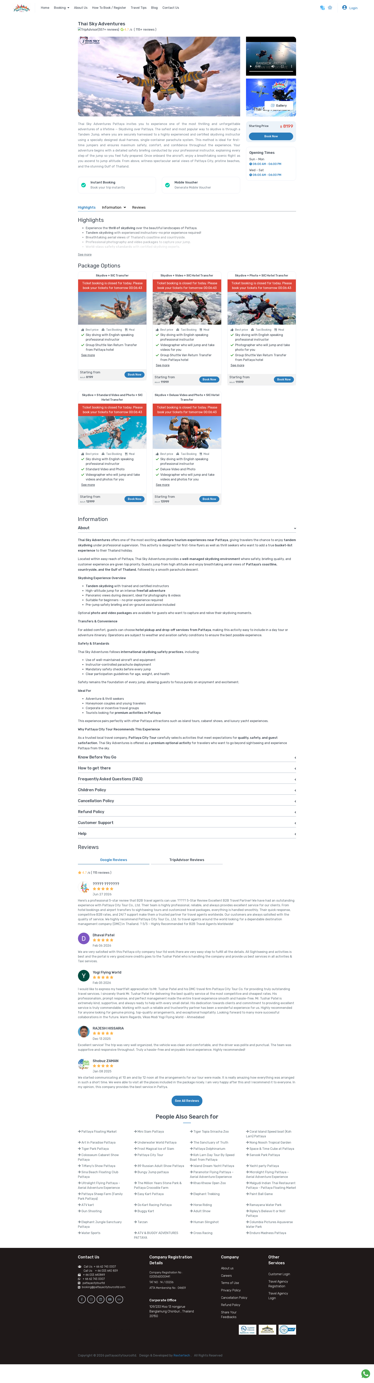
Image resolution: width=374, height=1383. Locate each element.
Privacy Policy (231, 1290)
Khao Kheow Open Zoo (209, 1183)
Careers (226, 1276)
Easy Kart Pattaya (150, 1194)
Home (45, 8)
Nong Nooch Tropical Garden (270, 1142)
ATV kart (87, 1205)
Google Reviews (113, 860)
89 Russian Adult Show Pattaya (160, 1166)
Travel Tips (138, 8)
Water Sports (90, 1233)
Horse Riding (202, 1205)
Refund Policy (230, 1305)
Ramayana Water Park (265, 1205)
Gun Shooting (91, 1211)
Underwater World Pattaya (156, 1142)
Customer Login (279, 1274)
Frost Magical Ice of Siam (155, 1149)
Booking (60, 8)
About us (227, 1268)
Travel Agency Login (278, 1296)
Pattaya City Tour (150, 1155)
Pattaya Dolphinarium (209, 1149)
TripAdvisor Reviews (186, 860)
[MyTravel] (23, 8)
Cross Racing (203, 1233)
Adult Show (202, 1211)
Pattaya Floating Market (99, 1131)
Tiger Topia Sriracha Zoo (211, 1131)
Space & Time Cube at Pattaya (271, 1149)
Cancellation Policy (234, 1298)
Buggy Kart (145, 1211)
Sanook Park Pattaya (264, 1155)
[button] (330, 8)
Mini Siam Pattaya (150, 1131)
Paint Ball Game (261, 1194)
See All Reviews (187, 1101)
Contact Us (170, 8)
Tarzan (142, 1222)
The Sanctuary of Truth (210, 1142)
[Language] (322, 8)
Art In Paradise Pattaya (98, 1142)
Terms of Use (230, 1283)
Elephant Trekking (206, 1194)
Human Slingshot (206, 1222)
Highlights (87, 207)
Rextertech (182, 1355)
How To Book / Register (109, 8)
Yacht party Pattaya (264, 1166)
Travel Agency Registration (278, 1284)
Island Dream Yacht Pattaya (213, 1166)
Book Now (271, 136)
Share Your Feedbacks (228, 1314)
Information (112, 207)
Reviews (139, 207)
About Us (80, 8)
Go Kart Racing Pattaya (154, 1205)
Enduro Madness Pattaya (267, 1233)
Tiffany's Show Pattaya (98, 1166)
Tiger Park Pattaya (95, 1149)
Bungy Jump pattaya (153, 1172)
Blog (154, 8)
